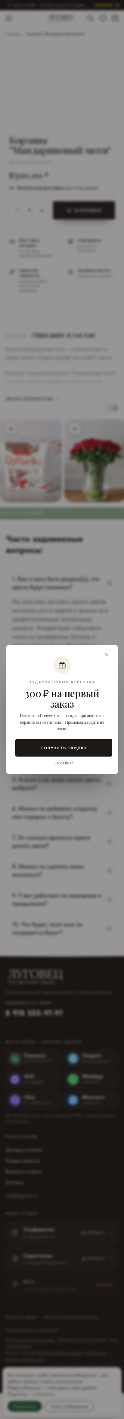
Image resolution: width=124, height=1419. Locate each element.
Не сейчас (64, 763)
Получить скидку (64, 747)
